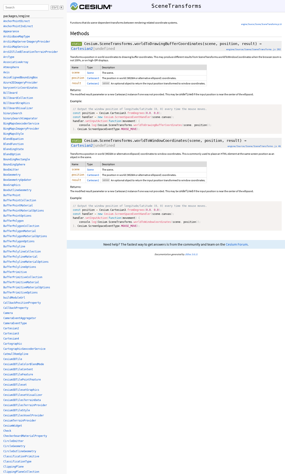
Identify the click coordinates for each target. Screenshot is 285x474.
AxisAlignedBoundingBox (20, 77)
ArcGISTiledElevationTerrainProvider (30, 51)
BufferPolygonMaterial (19, 231)
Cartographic (12, 343)
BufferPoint (11, 195)
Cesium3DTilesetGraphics (21, 389)
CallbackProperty (15, 307)
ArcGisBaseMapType (16, 36)
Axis (6, 72)
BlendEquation (13, 138)
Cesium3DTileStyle (16, 410)
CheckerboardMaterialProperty (25, 435)
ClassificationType (17, 461)
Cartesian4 (11, 338)
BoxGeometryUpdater (17, 179)
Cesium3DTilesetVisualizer (22, 395)
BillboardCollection (18, 98)
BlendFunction (13, 144)
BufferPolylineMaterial (20, 256)
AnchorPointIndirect (18, 26)
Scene (90, 72)
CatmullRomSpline (15, 354)
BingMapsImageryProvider (21, 128)
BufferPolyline (14, 246)
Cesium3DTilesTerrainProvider (25, 405)
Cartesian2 (82, 48)
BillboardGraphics (16, 103)
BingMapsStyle (13, 133)
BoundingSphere (14, 164)
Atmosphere (11, 67)
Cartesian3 (93, 78)
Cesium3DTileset (15, 384)
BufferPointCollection (19, 200)
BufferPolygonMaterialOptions (25, 236)
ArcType (8, 57)
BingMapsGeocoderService (21, 123)
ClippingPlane (13, 466)
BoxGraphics (11, 185)
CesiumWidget (12, 425)
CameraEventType (15, 323)
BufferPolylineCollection (22, 251)
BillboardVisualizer (18, 108)
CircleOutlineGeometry (19, 451)
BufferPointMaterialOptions (23, 210)
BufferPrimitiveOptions (20, 292)
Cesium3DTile (12, 359)
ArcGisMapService (15, 46)
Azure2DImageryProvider (20, 82)
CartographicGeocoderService (24, 348)
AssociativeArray (15, 62)
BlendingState (13, 149)
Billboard (10, 92)
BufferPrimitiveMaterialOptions (26, 287)
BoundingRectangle (16, 159)
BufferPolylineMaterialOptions (26, 261)
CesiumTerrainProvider (19, 420)
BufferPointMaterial (18, 205)
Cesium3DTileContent (18, 369)
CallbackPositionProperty (22, 302)
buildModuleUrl (14, 297)
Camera (8, 313)
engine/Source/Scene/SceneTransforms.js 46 (254, 146)
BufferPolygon (13, 220)
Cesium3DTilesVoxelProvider (23, 415)
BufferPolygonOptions (19, 241)
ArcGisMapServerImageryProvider (26, 41)
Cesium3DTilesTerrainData (22, 400)
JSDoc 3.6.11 (191, 254)
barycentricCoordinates (20, 87)
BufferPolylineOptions (19, 267)
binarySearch (12, 113)
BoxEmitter (11, 169)
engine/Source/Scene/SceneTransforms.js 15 (261, 24)
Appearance (11, 31)
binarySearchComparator (20, 118)
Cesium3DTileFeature (18, 374)
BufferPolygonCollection (21, 226)
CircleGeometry (14, 446)
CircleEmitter (13, 441)
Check (7, 430)
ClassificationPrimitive (21, 456)
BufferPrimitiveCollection (22, 277)
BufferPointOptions (17, 215)
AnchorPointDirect (16, 21)
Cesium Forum (237, 244)
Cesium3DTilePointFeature (22, 379)
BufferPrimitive (15, 272)
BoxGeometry (11, 174)
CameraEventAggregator (19, 318)
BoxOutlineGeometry (17, 190)
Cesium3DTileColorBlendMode (23, 364)
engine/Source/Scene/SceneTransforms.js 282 (253, 49)
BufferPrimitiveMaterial (21, 282)
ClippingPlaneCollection (21, 471)
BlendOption (11, 154)
